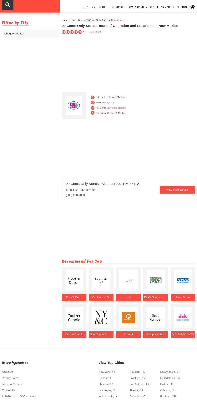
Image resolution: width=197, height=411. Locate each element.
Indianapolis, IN (107, 396)
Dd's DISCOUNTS (183, 334)
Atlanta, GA (136, 390)
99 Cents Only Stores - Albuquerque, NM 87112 (102, 184)
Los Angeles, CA (170, 371)
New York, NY (106, 371)
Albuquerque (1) (14, 33)
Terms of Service (12, 384)
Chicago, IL (105, 377)
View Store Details (177, 189)
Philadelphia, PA (170, 377)
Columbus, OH (138, 396)
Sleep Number (155, 334)
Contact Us (8, 390)
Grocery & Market (162, 7)
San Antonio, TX (139, 384)
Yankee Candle (74, 334)
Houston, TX (137, 371)
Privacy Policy (10, 377)
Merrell (128, 334)
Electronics (116, 7)
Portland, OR (168, 396)
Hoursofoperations (15, 363)
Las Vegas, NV (107, 390)
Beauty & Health (94, 7)
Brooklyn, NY (137, 377)
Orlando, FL (167, 390)
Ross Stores (182, 297)
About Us (7, 371)
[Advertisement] (128, 62)
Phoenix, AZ (105, 384)
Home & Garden (137, 7)
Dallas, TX (166, 384)
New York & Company (101, 334)
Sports (182, 7)
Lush (128, 297)
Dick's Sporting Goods (155, 297)
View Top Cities (111, 363)
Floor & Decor (74, 297)
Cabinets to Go (101, 297)
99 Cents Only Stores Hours (111, 108)
